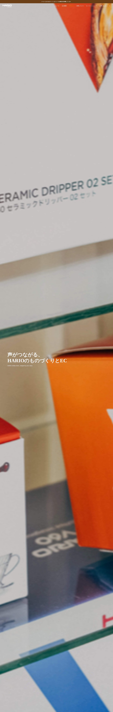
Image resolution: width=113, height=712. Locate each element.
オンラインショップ (91, 6)
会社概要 (64, 6)
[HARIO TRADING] (7, 5)
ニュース (57, 6)
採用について (80, 6)
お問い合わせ (102, 6)
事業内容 (71, 6)
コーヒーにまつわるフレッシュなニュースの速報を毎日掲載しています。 (56, 1)
